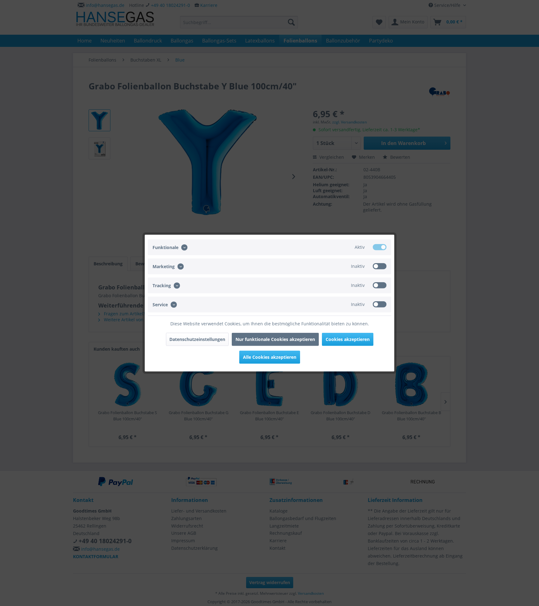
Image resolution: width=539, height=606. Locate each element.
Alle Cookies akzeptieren (269, 357)
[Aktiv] (379, 247)
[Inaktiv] (379, 266)
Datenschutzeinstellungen (197, 339)
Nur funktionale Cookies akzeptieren (275, 339)
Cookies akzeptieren (348, 339)
